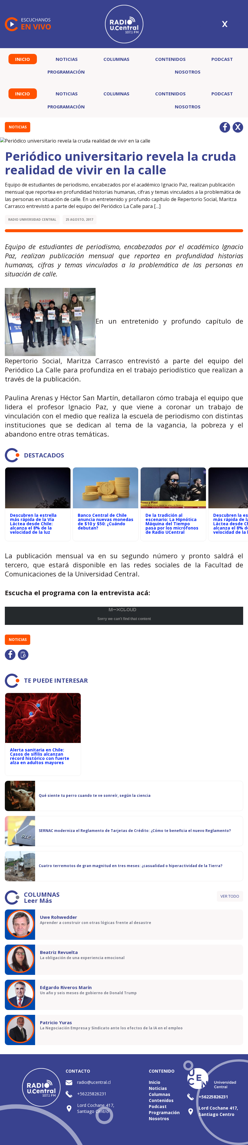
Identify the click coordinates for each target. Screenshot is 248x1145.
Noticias (67, 59)
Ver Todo (229, 896)
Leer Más (38, 900)
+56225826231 (91, 1094)
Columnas (116, 59)
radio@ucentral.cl (94, 1082)
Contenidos (170, 59)
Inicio (22, 59)
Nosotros (188, 72)
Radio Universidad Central (32, 219)
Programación (66, 72)
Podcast (222, 59)
